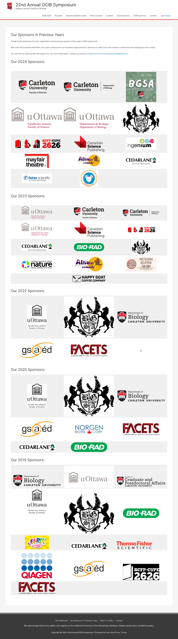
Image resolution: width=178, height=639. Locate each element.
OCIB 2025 (46, 15)
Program (58, 15)
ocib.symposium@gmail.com (116, 54)
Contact (153, 15)
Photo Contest (96, 15)
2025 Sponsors (123, 15)
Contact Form (93, 54)
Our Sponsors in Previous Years (84, 620)
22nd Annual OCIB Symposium (46, 4)
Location (109, 15)
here (47, 54)
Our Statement (61, 620)
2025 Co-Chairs (107, 620)
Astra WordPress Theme (116, 632)
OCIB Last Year (140, 15)
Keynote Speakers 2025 (76, 15)
